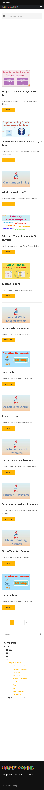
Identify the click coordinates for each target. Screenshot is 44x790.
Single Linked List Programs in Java (19, 93)
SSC (10, 653)
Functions (16, 682)
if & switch (16, 675)
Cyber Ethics (17, 695)
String (15, 688)
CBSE (10, 656)
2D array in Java (11, 283)
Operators (16, 672)
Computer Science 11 (15, 663)
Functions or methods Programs (20, 504)
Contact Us (29, 775)
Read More (8, 110)
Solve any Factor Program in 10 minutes (19, 238)
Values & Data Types (20, 669)
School (6, 647)
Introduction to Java (20, 666)
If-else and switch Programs (17, 460)
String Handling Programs (16, 551)
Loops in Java (9, 372)
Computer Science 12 (18, 698)
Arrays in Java (10, 416)
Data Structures (18, 691)
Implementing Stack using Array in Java (22, 143)
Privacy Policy (7, 775)
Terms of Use (19, 775)
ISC (7, 660)
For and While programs (15, 327)
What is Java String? (14, 191)
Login (8, 2)
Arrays (15, 685)
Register (4, 2)
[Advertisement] (22, 45)
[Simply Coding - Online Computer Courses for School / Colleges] (10, 7)
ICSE (10, 650)
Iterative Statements (20, 679)
